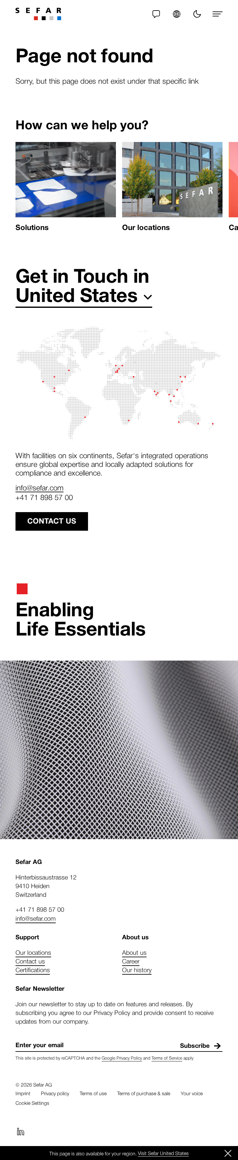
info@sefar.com (39, 487)
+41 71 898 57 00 (44, 497)
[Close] (228, 1153)
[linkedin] (20, 1131)
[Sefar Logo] (38, 14)
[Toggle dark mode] (197, 14)
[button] (177, 14)
